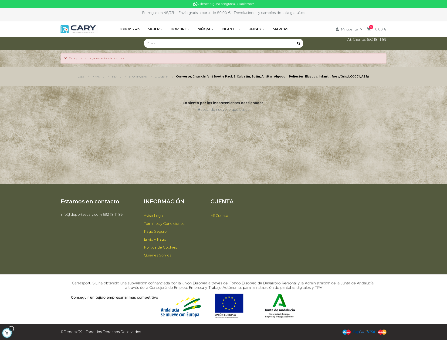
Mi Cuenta (219, 215)
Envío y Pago (155, 239)
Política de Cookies (160, 247)
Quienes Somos (157, 255)
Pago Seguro (155, 231)
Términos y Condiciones (164, 223)
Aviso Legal (153, 215)
